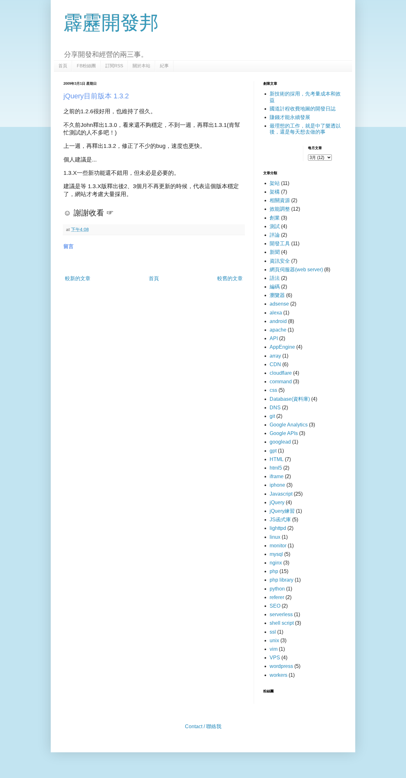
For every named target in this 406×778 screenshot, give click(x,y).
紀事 (164, 65)
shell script (282, 623)
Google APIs (284, 433)
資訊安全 (280, 261)
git (272, 416)
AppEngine (282, 347)
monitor (278, 545)
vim (274, 649)
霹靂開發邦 (111, 22)
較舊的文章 (230, 278)
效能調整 (280, 209)
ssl (273, 632)
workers (278, 675)
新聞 (275, 252)
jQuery (277, 502)
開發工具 (280, 243)
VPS (275, 657)
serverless (281, 614)
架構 (275, 191)
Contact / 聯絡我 (203, 726)
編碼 (275, 286)
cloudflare (281, 373)
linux (275, 537)
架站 (275, 183)
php (274, 571)
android (278, 321)
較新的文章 (77, 278)
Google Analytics (289, 424)
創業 (275, 218)
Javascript (281, 494)
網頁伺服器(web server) (296, 269)
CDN (275, 364)
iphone (277, 485)
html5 (276, 468)
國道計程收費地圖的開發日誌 (303, 108)
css (273, 390)
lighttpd (278, 528)
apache (278, 330)
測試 (275, 226)
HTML (277, 459)
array (275, 356)
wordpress (281, 666)
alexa (276, 312)
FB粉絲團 (86, 65)
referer (277, 597)
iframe (277, 476)
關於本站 (141, 65)
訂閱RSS (114, 65)
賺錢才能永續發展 (290, 117)
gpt (273, 450)
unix (274, 640)
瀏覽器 (277, 295)
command (281, 381)
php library (281, 580)
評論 (275, 235)
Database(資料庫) (290, 399)
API (274, 338)
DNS (275, 407)
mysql (276, 554)
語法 (275, 278)
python (277, 588)
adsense (279, 304)
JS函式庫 (280, 519)
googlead (280, 442)
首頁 (62, 65)
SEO (275, 606)
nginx (276, 562)
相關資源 (280, 200)
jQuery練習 (282, 511)
